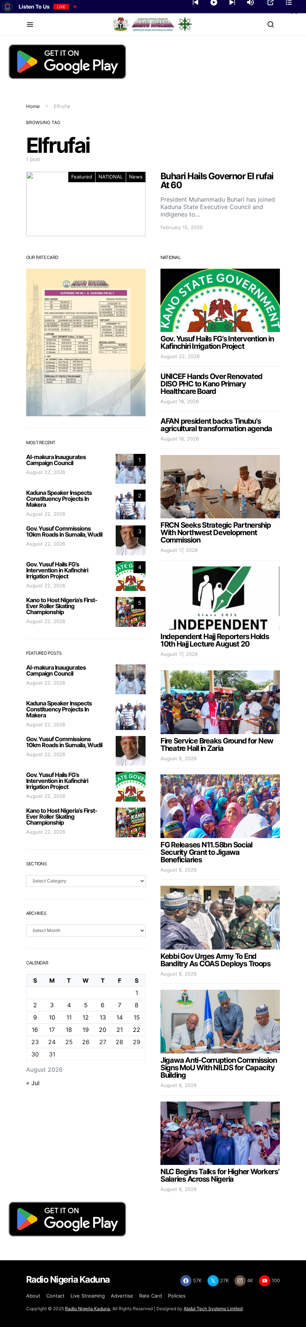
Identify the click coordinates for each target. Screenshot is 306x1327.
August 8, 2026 (178, 758)
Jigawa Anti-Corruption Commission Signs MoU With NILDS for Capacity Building (218, 1068)
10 (52, 1017)
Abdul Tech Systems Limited (213, 1308)
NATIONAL (111, 177)
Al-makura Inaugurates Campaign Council (56, 460)
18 (69, 1029)
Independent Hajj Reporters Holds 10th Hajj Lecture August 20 (214, 640)
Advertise (122, 1296)
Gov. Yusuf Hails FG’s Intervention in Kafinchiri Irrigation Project (57, 570)
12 (85, 1017)
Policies (176, 1296)
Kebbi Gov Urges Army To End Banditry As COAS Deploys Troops (215, 960)
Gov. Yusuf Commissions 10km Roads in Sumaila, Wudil (64, 531)
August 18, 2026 (179, 401)
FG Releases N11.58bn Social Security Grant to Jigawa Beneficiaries (206, 852)
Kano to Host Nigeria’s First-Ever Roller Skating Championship (61, 606)
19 (85, 1029)
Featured (81, 177)
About (33, 1296)
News (136, 177)
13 (103, 1017)
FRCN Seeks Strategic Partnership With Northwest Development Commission (215, 532)
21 (119, 1029)
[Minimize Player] (294, 11)
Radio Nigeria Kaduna (87, 1308)
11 (69, 1017)
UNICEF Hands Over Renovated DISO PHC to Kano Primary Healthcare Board (211, 384)
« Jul (33, 1083)
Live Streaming (88, 1296)
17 (52, 1029)
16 (35, 1029)
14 (119, 1017)
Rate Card (150, 1296)
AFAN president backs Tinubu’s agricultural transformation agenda (216, 425)
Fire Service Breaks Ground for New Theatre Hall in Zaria (216, 744)
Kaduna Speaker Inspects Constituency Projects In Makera (59, 498)
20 (102, 1029)
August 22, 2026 (45, 472)
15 (137, 1017)
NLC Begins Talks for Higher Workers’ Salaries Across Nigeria (220, 1175)
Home (33, 106)
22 (136, 1029)
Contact (55, 1296)
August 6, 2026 (178, 1085)
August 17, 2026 (179, 550)
